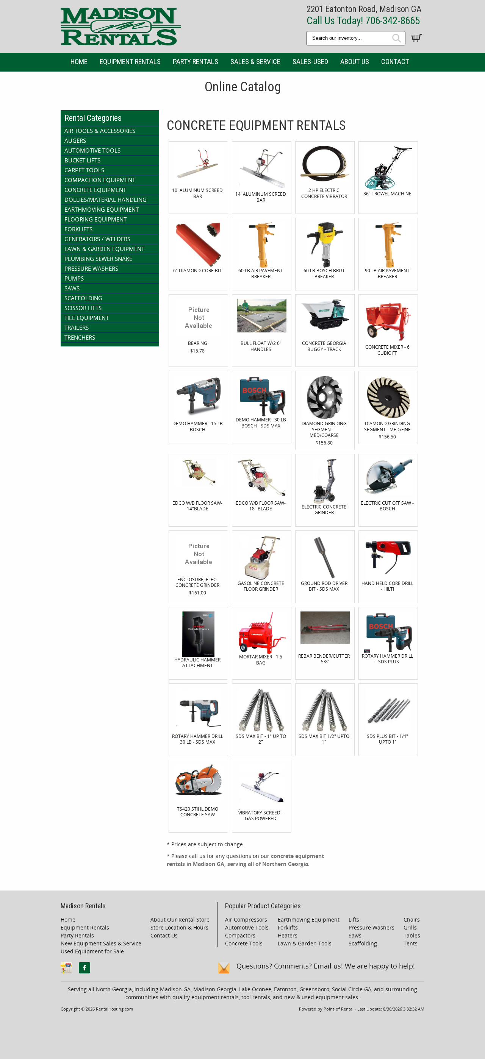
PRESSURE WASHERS (91, 268)
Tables (412, 935)
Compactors (240, 935)
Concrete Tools (244, 943)
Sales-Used (310, 61)
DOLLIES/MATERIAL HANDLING (105, 199)
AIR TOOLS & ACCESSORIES (99, 130)
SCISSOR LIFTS (83, 308)
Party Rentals (195, 61)
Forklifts (288, 927)
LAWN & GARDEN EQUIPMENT (104, 249)
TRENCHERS (79, 337)
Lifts (354, 919)
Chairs (412, 919)
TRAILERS (76, 327)
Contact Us (164, 935)
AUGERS (75, 140)
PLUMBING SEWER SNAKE (98, 258)
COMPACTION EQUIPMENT (99, 180)
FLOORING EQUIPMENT (95, 219)
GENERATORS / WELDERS (97, 239)
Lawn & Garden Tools (305, 943)
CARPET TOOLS (84, 170)
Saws (355, 935)
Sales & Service (255, 61)
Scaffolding (363, 943)
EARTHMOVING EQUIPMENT (101, 209)
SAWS (72, 288)
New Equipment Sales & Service (101, 943)
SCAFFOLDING (83, 298)
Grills (410, 927)
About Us (354, 61)
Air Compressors (246, 919)
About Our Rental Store (180, 919)
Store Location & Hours (179, 927)
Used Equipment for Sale (92, 951)
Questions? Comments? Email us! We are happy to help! (325, 965)
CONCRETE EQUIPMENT (95, 189)
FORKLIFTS (78, 229)
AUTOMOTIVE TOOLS (92, 150)
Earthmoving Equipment (309, 919)
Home (79, 61)
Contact (395, 61)
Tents (411, 943)
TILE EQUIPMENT (86, 317)
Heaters (287, 935)
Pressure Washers (371, 927)
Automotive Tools (247, 927)
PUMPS (74, 278)
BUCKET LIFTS (82, 160)
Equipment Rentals (130, 61)
